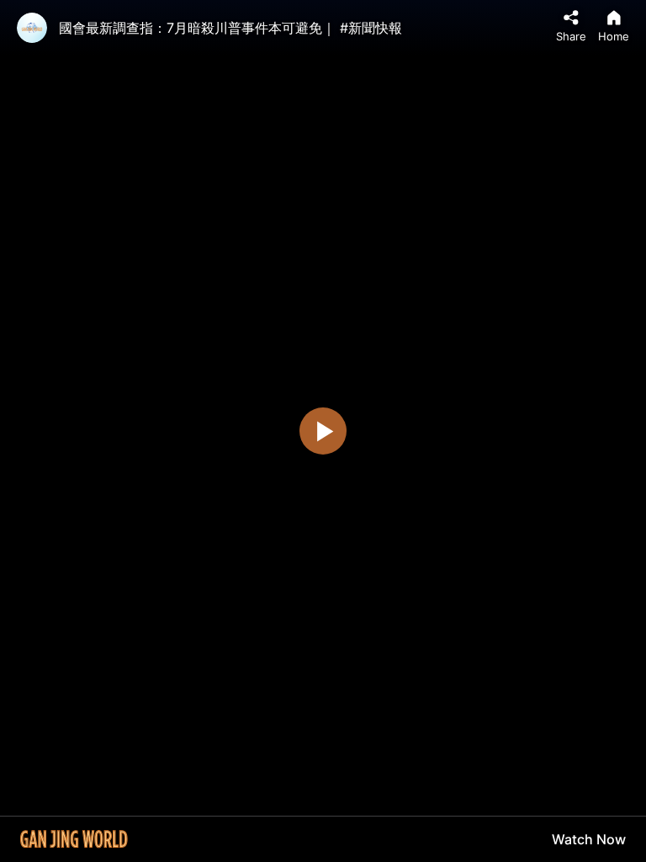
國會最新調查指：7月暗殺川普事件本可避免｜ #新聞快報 (230, 27)
